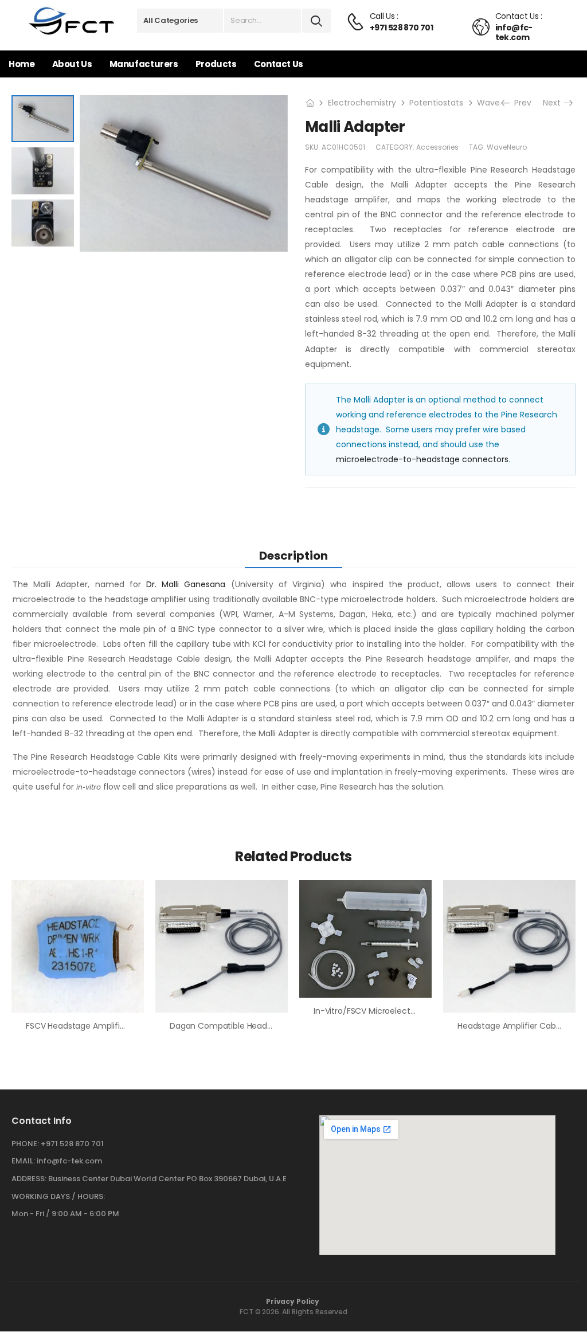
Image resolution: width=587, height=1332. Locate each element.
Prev (520, 102)
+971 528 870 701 (72, 1143)
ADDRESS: (28, 1178)
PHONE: (25, 1143)
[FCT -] (72, 21)
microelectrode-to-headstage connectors (422, 459)
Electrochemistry (362, 102)
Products (216, 64)
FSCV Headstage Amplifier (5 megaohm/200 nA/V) (125, 1026)
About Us (72, 64)
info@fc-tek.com (69, 1160)
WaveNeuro (507, 147)
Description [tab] (293, 556)
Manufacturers (143, 64)
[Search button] (316, 21)
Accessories (437, 147)
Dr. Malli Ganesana (185, 584)
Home (22, 64)
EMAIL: (23, 1160)
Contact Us (278, 64)
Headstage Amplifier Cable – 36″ (521, 1026)
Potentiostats (436, 102)
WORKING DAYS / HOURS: (58, 1196)
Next (555, 102)
